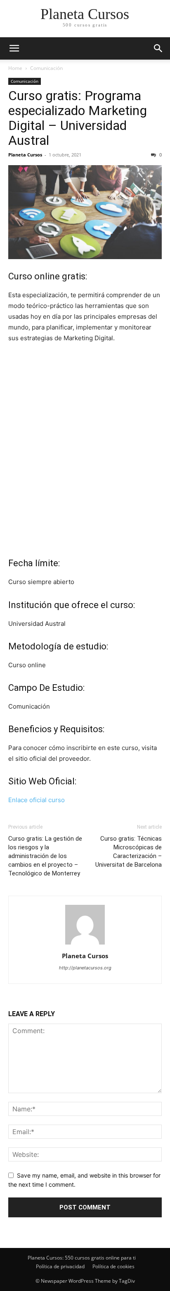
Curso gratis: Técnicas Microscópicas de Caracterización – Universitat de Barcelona (128, 851)
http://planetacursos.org (85, 968)
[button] (158, 48)
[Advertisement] (85, 461)
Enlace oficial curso (36, 800)
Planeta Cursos (25, 154)
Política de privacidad (60, 1266)
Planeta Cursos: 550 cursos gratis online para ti (82, 1257)
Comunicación (46, 68)
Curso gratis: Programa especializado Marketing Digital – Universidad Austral (77, 118)
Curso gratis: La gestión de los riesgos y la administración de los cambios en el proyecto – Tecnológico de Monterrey (45, 856)
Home (15, 68)
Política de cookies (113, 1266)
